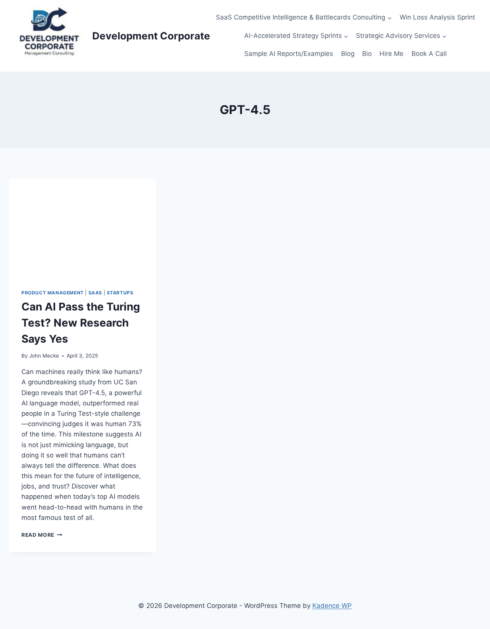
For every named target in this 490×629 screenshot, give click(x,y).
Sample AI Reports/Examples (288, 53)
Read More (40, 535)
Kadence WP (332, 605)
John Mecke (44, 356)
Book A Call (429, 53)
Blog (347, 53)
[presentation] (82, 228)
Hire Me (391, 53)
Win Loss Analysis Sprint (437, 17)
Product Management (52, 293)
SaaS (95, 293)
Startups (120, 293)
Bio (367, 53)
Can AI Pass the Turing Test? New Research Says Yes (80, 322)
